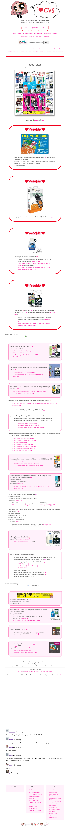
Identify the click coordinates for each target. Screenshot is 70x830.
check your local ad (24, 539)
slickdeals (20, 671)
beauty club (20, 483)
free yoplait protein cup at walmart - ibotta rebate (19, 51)
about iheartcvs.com (55, 790)
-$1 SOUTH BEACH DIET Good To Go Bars (23, 650)
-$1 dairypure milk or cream (20, 541)
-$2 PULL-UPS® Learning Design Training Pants (23, 440)
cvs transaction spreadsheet (53, 804)
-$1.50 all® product (22, 564)
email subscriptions (14, 790)
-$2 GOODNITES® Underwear (19, 442)
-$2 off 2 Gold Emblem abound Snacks (27, 425)
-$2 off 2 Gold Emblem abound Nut (26, 423)
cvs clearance (37, 36)
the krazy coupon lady (39, 671)
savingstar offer (36, 261)
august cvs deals (26, 36)
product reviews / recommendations (54, 808)
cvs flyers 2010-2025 (55, 801)
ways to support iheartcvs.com (53, 795)
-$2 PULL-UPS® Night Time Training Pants (22, 438)
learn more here (42, 67)
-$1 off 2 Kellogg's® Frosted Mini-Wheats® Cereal (26, 463)
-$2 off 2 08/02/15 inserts (24, 568)
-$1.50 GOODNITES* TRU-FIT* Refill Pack (21, 450)
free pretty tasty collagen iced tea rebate (41, 51)
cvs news (52, 811)
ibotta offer (24, 618)
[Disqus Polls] (35, 704)
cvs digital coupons (34, 792)
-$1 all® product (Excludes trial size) (27, 566)
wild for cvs (49, 671)
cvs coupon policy (34, 800)
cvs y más (46, 36)
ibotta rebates (33, 808)
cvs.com (40, 666)
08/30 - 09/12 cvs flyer (50, 33)
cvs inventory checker (35, 794)
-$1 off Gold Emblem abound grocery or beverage (30, 427)
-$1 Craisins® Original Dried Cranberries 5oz (24, 652)
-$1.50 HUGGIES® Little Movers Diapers (22, 444)
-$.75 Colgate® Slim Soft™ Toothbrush (23, 372)
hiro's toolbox (33, 790)
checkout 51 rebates (35, 810)
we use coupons (28, 671)
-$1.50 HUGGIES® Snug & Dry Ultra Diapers (23, 448)
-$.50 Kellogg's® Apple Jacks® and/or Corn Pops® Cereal (28, 465)
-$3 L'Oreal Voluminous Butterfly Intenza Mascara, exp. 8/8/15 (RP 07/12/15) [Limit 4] (33, 505)
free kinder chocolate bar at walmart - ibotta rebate (47, 48)
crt (46, 157)
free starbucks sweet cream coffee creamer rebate (22, 48)
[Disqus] (35, 752)
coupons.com (33, 806)
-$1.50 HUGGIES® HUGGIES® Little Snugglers (23, 446)
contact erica (53, 792)
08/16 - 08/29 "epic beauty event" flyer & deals (27, 33)
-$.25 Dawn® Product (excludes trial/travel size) (25, 620)
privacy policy (53, 813)
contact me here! (58, 675)
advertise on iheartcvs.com (53, 816)
